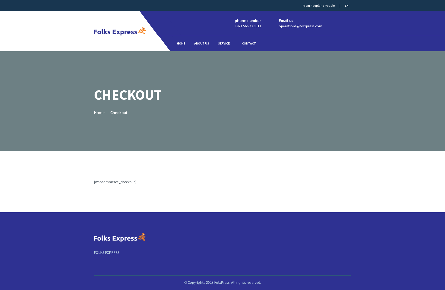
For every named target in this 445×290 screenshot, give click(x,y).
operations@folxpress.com (300, 26)
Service (224, 43)
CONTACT (249, 43)
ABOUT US (201, 43)
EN (347, 5)
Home (181, 43)
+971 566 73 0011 (248, 26)
